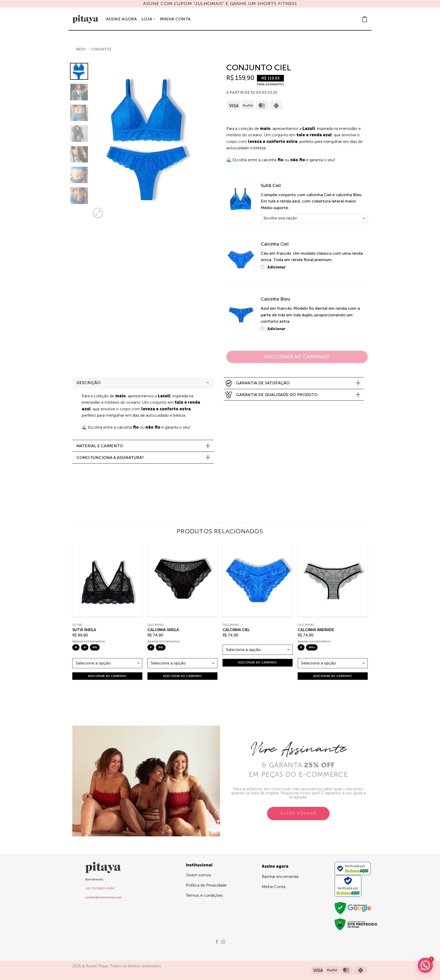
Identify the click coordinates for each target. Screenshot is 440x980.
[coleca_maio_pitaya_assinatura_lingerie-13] (240, 314)
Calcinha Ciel (236, 630)
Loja (146, 19)
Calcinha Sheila (163, 630)
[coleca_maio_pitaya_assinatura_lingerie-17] (240, 259)
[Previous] (100, 141)
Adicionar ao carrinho (297, 357)
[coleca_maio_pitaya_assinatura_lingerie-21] (240, 201)
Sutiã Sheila (84, 630)
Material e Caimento (99, 445)
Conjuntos (101, 49)
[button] (365, 19)
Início (81, 49)
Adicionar (276, 267)
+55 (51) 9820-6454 (99, 888)
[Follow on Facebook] (217, 942)
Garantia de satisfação (263, 382)
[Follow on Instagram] (223, 942)
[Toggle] (207, 383)
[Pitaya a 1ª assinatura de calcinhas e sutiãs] (85, 19)
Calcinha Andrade (316, 630)
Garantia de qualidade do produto (277, 394)
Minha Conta (175, 19)
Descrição (88, 382)
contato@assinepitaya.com (103, 897)
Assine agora (121, 19)
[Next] (199, 141)
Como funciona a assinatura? (110, 457)
